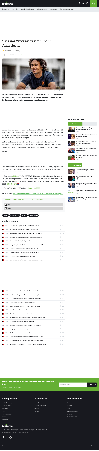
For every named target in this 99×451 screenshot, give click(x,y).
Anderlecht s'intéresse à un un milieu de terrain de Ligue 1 (38, 194)
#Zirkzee (15, 176)
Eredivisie (5, 419)
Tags (68, 408)
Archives (69, 403)
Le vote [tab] (90, 124)
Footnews (5, 9)
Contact (37, 411)
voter (21, 55)
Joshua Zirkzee (33, 215)
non (9, 208)
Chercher (69, 405)
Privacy (37, 408)
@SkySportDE (12, 184)
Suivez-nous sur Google (12, 50)
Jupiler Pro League (27, 9)
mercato (5, 215)
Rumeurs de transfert (67, 9)
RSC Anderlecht (14, 215)
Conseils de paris (72, 416)
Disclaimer (74, 446)
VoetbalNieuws (83, 446)
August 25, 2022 (34, 188)
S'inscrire (92, 384)
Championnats (42, 9)
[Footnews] (25, 425)
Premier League (6, 405)
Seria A (4, 416)
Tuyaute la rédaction (40, 405)
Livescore (53, 9)
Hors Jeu (15, 9)
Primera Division (7, 414)
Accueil (37, 403)
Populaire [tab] (75, 124)
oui (9, 204)
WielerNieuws (93, 446)
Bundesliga (5, 408)
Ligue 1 (4, 411)
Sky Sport (24, 215)
